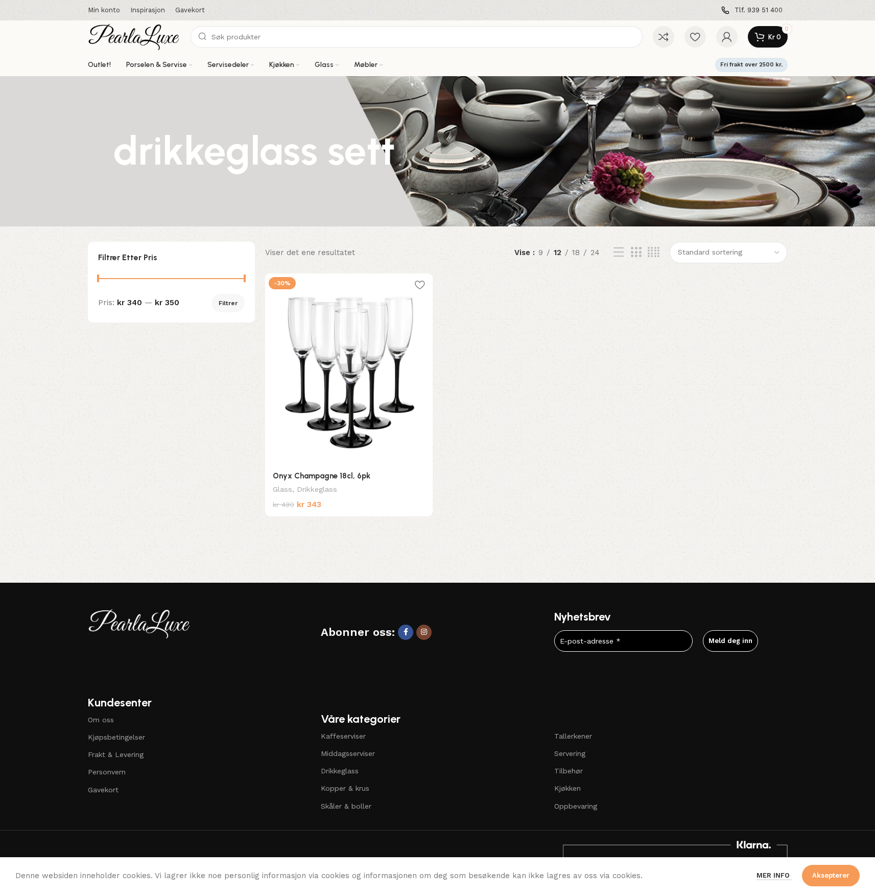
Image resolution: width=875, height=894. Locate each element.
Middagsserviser (348, 753)
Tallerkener (573, 736)
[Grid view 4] (653, 252)
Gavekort (103, 790)
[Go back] (100, 151)
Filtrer (228, 303)
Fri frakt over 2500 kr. (751, 64)
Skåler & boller (346, 806)
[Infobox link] (752, 10)
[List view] (618, 252)
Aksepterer (830, 875)
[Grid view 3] (636, 252)
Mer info (774, 875)
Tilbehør (568, 771)
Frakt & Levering (116, 754)
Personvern (107, 772)
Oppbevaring (575, 806)
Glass (282, 489)
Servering (569, 753)
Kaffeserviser (343, 736)
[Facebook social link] (405, 632)
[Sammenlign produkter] (663, 37)
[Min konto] (727, 37)
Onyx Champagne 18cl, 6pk (321, 475)
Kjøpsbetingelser (116, 737)
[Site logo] (134, 36)
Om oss (101, 720)
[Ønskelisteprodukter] (695, 37)
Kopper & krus (345, 788)
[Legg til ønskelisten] (420, 284)
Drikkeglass (317, 489)
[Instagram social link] (424, 632)
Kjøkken (567, 788)
